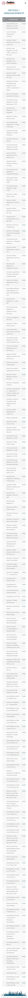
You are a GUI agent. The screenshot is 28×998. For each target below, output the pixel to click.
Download (24, 23)
